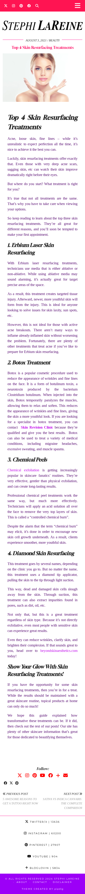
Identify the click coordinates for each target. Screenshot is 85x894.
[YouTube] (42, 775)
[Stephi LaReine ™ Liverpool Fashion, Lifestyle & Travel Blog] (42, 19)
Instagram (44, 833)
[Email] (65, 775)
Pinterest (44, 844)
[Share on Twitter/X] (11, 783)
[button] (79, 6)
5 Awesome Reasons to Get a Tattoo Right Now (20, 798)
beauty (54, 40)
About (22, 882)
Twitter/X (44, 821)
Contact (40, 882)
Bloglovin (44, 868)
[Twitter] (5, 6)
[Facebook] (29, 6)
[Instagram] (13, 6)
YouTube (45, 856)
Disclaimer (62, 882)
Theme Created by (42, 888)
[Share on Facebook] (5, 783)
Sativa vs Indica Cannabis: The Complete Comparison (62, 801)
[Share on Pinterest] (17, 783)
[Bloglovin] (58, 775)
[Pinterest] (21, 6)
